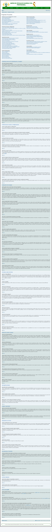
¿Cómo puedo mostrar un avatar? (6, 33)
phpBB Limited (37, 492)
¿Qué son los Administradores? (30, 17)
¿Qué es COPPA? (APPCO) (6, 18)
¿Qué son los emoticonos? (5, 53)
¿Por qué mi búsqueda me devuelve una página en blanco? (34, 36)
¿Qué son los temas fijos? (5, 56)
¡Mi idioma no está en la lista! (6, 31)
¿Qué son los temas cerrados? (6, 57)
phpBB (5, 153)
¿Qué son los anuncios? (5, 55)
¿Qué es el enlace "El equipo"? (30, 23)
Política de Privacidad (26, 524)
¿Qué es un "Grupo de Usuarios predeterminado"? (33, 22)
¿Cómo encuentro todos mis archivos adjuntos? (33, 47)
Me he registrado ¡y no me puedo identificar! (8, 20)
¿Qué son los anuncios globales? (6, 54)
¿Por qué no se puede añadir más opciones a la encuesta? (10, 41)
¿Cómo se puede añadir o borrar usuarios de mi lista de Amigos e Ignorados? (37, 32)
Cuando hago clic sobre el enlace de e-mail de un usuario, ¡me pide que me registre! (13, 35)
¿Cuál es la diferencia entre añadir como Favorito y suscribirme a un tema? (36, 41)
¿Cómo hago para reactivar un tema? (7, 48)
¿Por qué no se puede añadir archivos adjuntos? (8, 44)
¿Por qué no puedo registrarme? (6, 19)
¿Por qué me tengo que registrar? (6, 17)
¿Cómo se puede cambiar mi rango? (7, 34)
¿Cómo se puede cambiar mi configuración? (8, 27)
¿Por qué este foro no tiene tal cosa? (31, 51)
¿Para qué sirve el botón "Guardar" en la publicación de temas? (10, 46)
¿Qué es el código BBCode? (6, 51)
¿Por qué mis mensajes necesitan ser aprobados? (9, 47)
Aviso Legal (21, 524)
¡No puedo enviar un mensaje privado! (31, 26)
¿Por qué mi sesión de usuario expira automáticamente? (10, 23)
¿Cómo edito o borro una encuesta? (7, 42)
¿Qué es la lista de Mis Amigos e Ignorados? (32, 31)
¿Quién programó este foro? (30, 50)
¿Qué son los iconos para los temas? (7, 58)
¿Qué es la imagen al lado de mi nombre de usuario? (9, 32)
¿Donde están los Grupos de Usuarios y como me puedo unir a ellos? (36, 20)
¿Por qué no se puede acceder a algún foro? (8, 43)
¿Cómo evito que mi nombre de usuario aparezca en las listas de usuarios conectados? (14, 29)
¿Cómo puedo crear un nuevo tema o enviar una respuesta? (10, 38)
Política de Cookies (31, 524)
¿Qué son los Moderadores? (30, 18)
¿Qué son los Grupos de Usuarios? (31, 19)
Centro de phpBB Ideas (45, 498)
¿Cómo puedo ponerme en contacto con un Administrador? (34, 54)
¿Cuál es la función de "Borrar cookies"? (7, 24)
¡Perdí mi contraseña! (5, 22)
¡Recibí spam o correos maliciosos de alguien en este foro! (34, 28)
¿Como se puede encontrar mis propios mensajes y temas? (34, 38)
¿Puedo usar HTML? (5, 52)
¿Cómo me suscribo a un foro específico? (32, 43)
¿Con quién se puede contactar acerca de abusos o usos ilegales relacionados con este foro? (38, 53)
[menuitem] (3, 10)
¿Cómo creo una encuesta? (6, 40)
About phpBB (24, 493)
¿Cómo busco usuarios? (29, 37)
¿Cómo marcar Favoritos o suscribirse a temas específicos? (34, 42)
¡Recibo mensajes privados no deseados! (32, 27)
